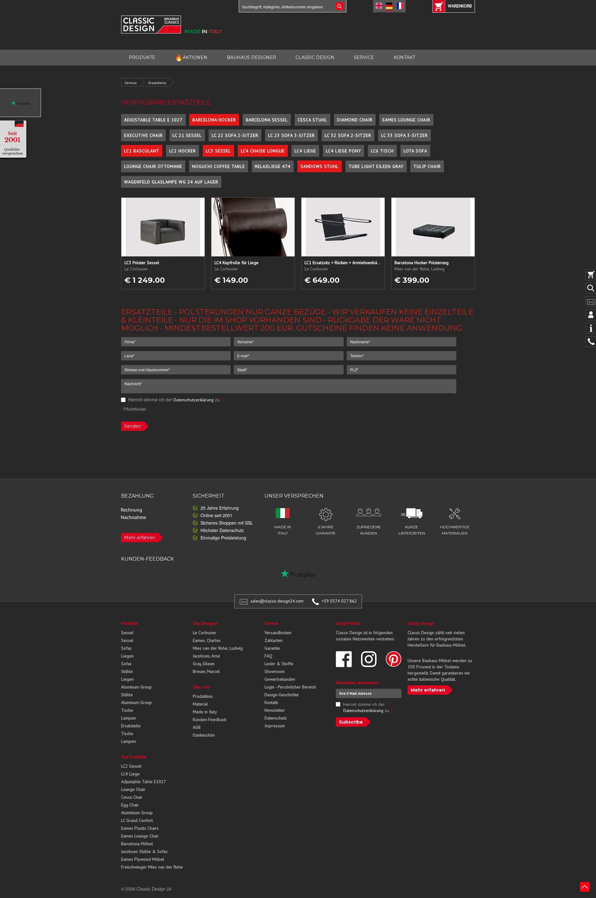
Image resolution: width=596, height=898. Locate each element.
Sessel (127, 632)
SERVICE (364, 57)
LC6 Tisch (382, 151)
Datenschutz (275, 718)
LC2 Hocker (182, 151)
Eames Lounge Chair (406, 120)
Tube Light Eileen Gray (376, 166)
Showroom (274, 671)
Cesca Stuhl (312, 120)
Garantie (272, 648)
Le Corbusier (204, 632)
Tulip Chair (427, 166)
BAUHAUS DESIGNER (251, 57)
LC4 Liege (305, 151)
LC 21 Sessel (187, 135)
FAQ (268, 656)
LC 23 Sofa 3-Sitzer (291, 135)
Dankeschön (204, 735)
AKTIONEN (191, 57)
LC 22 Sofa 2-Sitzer (235, 135)
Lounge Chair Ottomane (153, 166)
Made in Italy (205, 712)
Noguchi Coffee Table (218, 166)
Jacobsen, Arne (206, 656)
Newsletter (274, 710)
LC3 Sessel (218, 151)
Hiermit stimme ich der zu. (175, 399)
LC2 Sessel (131, 766)
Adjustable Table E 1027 (153, 120)
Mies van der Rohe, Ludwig (218, 648)
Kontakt (271, 702)
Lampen (128, 718)
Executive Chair (143, 135)
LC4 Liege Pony (343, 151)
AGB (197, 727)
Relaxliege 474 (273, 166)
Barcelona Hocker (214, 120)
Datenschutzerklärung (194, 400)
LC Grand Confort (137, 820)
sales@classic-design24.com (277, 601)
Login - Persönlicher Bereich (290, 687)
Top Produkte (133, 757)
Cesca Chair (131, 797)
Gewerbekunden (279, 679)
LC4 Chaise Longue (263, 151)
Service (130, 82)
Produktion (203, 696)
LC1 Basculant (141, 151)
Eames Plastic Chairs (140, 828)
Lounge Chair (133, 789)
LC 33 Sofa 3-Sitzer (404, 135)
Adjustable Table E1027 (143, 781)
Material (200, 704)
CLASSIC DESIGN (315, 57)
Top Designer (205, 623)
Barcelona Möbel (137, 843)
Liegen (127, 656)
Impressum (274, 726)
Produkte (129, 623)
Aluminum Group (136, 687)
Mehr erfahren (139, 537)
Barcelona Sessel (267, 120)
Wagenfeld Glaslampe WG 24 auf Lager (171, 182)
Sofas (126, 648)
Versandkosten (277, 632)
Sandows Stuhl (319, 166)
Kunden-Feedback (209, 719)
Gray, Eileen (203, 663)
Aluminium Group (137, 812)
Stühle (127, 671)
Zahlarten (273, 640)
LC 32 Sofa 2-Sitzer (348, 135)
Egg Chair (130, 805)
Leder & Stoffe (278, 663)
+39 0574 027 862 (339, 601)
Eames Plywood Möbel (142, 859)
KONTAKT (404, 57)
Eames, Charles (207, 640)
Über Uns (201, 687)
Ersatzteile (157, 82)
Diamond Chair (354, 120)
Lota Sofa (415, 151)
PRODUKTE (142, 57)
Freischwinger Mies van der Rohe (152, 867)
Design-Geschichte (281, 694)
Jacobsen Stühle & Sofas (144, 851)
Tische (127, 710)
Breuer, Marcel (206, 671)
